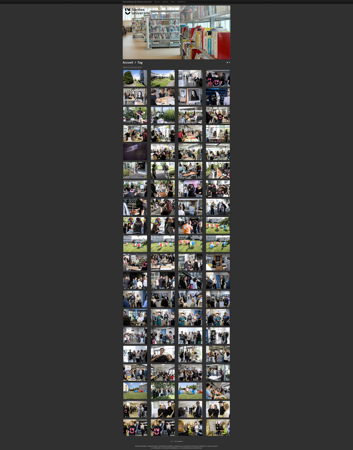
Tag (140, 62)
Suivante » (180, 441)
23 (175, 441)
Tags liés (157, 2)
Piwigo (145, 446)
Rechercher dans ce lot (133, 67)
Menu (173, 2)
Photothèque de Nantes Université (137, 2)
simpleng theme (152, 446)
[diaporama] (229, 62)
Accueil (128, 62)
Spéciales (165, 2)
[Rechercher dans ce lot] (227, 62)
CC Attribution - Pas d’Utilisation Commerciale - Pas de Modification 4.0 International (176, 448)
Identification (182, 2)
